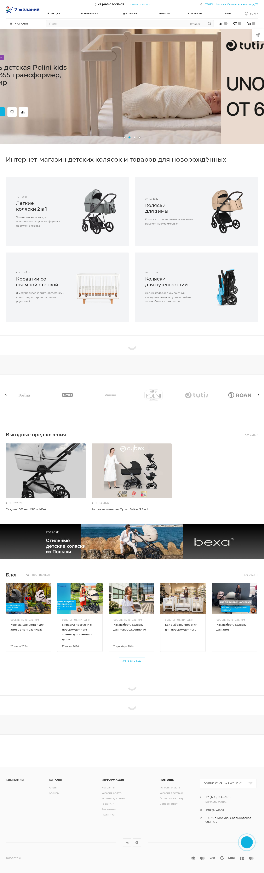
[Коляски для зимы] (227, 211)
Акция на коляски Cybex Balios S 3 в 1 (120, 509)
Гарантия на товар (172, 798)
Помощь (167, 779)
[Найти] (209, 23)
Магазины (108, 787)
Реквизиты (109, 809)
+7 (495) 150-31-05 (111, 4)
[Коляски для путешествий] (227, 287)
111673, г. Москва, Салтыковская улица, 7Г (231, 4)
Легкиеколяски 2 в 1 (31, 206)
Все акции (251, 435)
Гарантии (108, 803)
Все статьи (251, 575)
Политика (108, 814)
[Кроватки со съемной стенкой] (98, 287)
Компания (15, 779)
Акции (53, 787)
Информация (113, 779)
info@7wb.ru (214, 810)
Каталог (56, 779)
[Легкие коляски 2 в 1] (98, 211)
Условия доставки (113, 798)
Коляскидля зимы (156, 208)
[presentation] (6, 395)
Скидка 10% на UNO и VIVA (26, 509)
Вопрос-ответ (168, 803)
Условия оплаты (112, 792)
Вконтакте (127, 842)
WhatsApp (137, 842)
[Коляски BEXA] (132, 541)
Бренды (54, 792)
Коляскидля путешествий (166, 281)
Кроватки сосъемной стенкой (37, 281)
